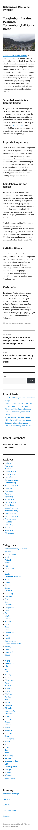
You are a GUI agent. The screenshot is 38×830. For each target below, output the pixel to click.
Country (8, 605)
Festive (8, 621)
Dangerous (9, 607)
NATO (7, 702)
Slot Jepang (9, 739)
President (9, 714)
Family (7, 619)
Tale (6, 750)
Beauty (8, 571)
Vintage (8, 770)
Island (7, 655)
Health (7, 638)
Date (7, 610)
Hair (6, 635)
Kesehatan (9, 663)
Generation (9, 633)
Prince (7, 716)
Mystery (8, 697)
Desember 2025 (11, 477)
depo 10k (6, 816)
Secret (7, 728)
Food (7, 627)
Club (7, 602)
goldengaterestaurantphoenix (15, 55)
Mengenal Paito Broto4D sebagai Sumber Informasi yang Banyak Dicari (18, 412)
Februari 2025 (10, 502)
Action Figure (10, 554)
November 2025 (11, 480)
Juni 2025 (9, 491)
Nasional (8, 700)
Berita (30, 323)
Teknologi (9, 756)
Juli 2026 (8, 463)
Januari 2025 (10, 505)
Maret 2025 (9, 500)
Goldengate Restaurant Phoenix (13, 824)
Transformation (11, 761)
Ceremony (9, 594)
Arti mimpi (9, 568)
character (9, 596)
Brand (7, 582)
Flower (7, 624)
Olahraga (8, 705)
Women (8, 775)
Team (7, 753)
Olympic (8, 708)
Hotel (7, 649)
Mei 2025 (8, 494)
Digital (7, 616)
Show (7, 736)
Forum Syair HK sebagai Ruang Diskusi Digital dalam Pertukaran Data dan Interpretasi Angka (18, 420)
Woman (8, 772)
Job (6, 658)
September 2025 (11, 486)
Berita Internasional (13, 577)
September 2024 (11, 516)
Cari (4, 377)
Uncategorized (11, 767)
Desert (7, 613)
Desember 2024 (11, 508)
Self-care (8, 733)
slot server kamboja (11, 794)
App (6, 566)
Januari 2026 (10, 474)
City (6, 599)
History (8, 647)
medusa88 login (9, 810)
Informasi (9, 652)
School (7, 722)
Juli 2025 (8, 488)
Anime (7, 563)
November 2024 (11, 511)
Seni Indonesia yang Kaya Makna (18, 426)
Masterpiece (10, 680)
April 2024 (9, 530)
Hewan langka (10, 641)
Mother (8, 686)
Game (7, 630)
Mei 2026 (9, 469)
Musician (8, 694)
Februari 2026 (10, 472)
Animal (8, 560)
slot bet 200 (7, 805)
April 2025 (9, 497)
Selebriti (8, 730)
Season (8, 725)
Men (7, 683)
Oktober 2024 (10, 513)
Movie (7, 691)
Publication (9, 719)
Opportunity (10, 711)
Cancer (7, 588)
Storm (7, 747)
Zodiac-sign (10, 778)
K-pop (7, 661)
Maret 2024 (9, 533)
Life (6, 672)
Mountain (9, 689)
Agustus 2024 (10, 519)
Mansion (8, 677)
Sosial (7, 742)
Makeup (8, 675)
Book (7, 580)
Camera (8, 585)
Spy (6, 744)
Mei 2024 (8, 527)
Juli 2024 (8, 522)
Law (6, 669)
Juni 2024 (9, 525)
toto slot (6, 799)
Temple (8, 758)
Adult (7, 557)
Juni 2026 (9, 466)
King (7, 666)
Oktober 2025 (10, 483)
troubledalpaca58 (12, 323)
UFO (6, 764)
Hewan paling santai (13, 644)
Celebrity (8, 591)
